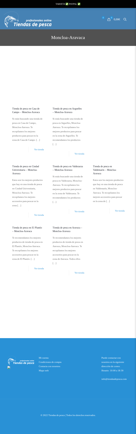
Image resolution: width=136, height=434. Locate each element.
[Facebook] (68, 421)
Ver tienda (39, 149)
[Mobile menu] (131, 19)
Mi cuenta (44, 357)
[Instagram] (73, 421)
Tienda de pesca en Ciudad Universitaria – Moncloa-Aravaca (25, 170)
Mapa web (44, 370)
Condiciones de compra (50, 362)
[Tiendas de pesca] (28, 19)
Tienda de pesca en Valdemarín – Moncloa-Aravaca (105, 170)
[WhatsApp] (63, 421)
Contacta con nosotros (49, 366)
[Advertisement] (68, 77)
